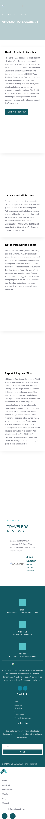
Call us (23, 610)
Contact (5, 803)
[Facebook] (20, 688)
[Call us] (22, 602)
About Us (6, 785)
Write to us (22, 632)
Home (4, 780)
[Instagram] (25, 688)
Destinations (7, 789)
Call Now (6, 499)
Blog (4, 798)
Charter (5, 794)
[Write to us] (22, 624)
